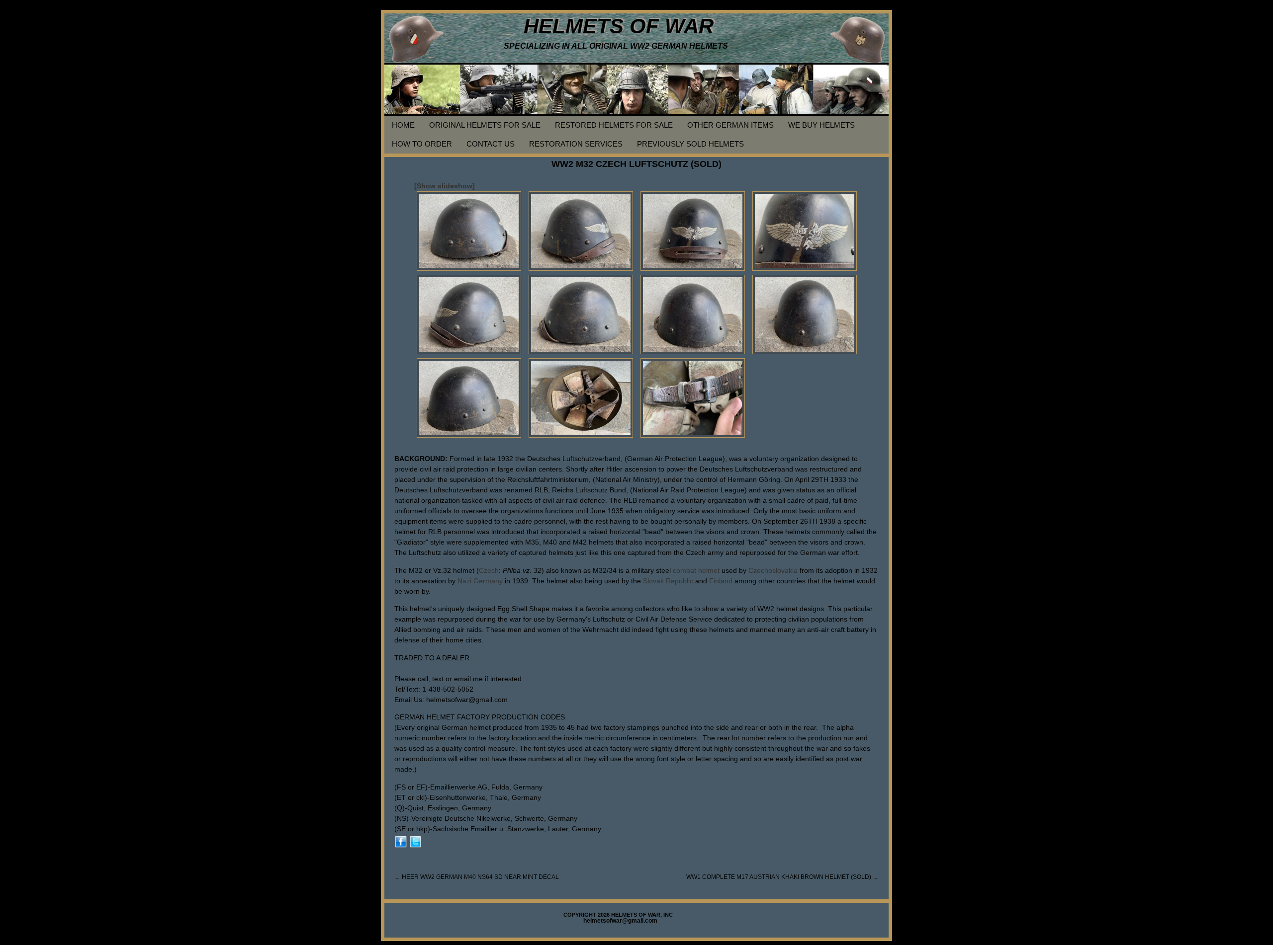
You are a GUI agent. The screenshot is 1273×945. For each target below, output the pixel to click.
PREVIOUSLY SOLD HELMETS (690, 144)
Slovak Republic (668, 581)
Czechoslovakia (773, 570)
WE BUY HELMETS (821, 125)
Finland (720, 581)
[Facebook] (400, 841)
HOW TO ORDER (422, 144)
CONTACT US (490, 144)
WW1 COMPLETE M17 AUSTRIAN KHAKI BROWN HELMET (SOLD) (782, 876)
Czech (489, 570)
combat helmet (696, 570)
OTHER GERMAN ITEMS (730, 125)
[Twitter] (415, 841)
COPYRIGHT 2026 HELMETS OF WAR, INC (618, 915)
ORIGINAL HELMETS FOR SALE (485, 125)
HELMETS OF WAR (619, 26)
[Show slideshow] (444, 186)
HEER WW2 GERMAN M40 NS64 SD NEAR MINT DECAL (476, 876)
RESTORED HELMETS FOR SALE (614, 125)
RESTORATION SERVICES (576, 144)
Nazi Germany (480, 581)
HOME (403, 125)
